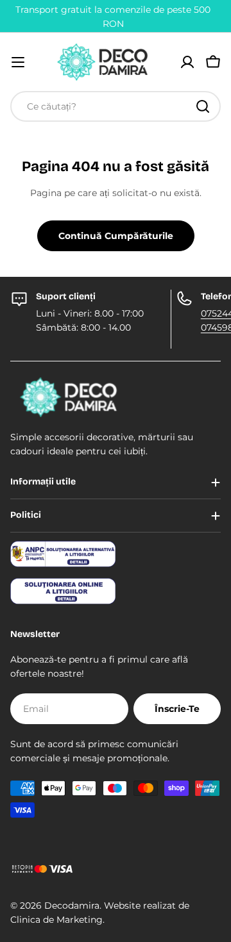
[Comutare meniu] (18, 62)
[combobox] (115, 106)
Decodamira (71, 905)
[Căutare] (202, 106)
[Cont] (187, 62)
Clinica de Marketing (56, 919)
